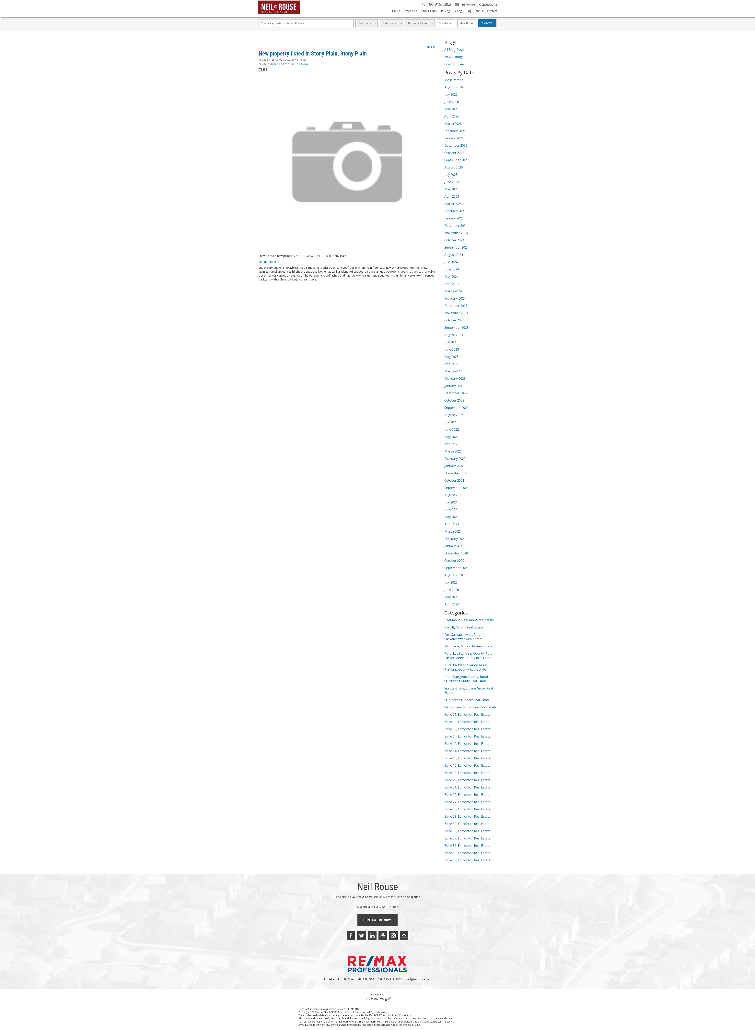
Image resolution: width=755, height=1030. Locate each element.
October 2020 (454, 560)
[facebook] (351, 935)
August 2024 (453, 255)
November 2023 (456, 313)
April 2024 (451, 284)
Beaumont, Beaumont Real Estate (469, 620)
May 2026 (451, 109)
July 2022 (451, 422)
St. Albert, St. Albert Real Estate (467, 700)
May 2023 (451, 356)
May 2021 (451, 517)
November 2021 (456, 473)
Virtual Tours (429, 11)
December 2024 (455, 225)
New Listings (453, 57)
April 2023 (451, 364)
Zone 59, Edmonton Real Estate (467, 860)
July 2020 (451, 582)
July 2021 (451, 502)
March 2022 (453, 451)
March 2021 (453, 531)
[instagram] (393, 935)
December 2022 (455, 393)
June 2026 (451, 102)
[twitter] (361, 935)
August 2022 (453, 415)
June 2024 (451, 269)
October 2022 (454, 400)
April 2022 (451, 444)
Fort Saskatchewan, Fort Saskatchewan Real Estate (463, 636)
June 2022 (451, 429)
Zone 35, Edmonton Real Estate (467, 831)
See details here (269, 262)
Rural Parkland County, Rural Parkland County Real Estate (465, 667)
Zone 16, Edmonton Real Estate (467, 765)
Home (396, 11)
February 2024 (455, 298)
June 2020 (451, 590)
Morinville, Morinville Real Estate (468, 646)
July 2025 (451, 174)
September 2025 (456, 160)
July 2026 (451, 94)
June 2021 (451, 509)
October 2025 (454, 153)
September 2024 (456, 247)
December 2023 (455, 306)
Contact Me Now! (377, 920)
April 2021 (451, 524)
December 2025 (455, 145)
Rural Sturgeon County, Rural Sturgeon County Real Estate (466, 679)
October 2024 (454, 240)
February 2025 (455, 211)
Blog (468, 11)
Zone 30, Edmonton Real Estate (467, 824)
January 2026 (454, 138)
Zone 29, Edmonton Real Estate (467, 816)
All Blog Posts (454, 49)
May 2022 (451, 437)
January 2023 (454, 386)
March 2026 (453, 123)
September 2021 (456, 488)
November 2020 (456, 553)
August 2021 (453, 495)
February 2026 (455, 131)
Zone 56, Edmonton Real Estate (467, 845)
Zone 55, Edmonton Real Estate (467, 838)
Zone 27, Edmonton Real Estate (467, 802)
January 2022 (454, 466)
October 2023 (454, 320)
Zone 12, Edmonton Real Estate (467, 743)
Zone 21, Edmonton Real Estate (467, 787)
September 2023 (456, 327)
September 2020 (456, 568)
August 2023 (453, 335)
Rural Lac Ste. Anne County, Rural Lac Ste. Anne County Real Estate (468, 655)
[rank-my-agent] (404, 935)
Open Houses (454, 64)
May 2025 (451, 189)
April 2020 (451, 604)
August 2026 (453, 87)
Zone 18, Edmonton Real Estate (467, 773)
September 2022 (456, 407)
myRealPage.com (377, 998)
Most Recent (453, 80)
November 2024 (456, 233)
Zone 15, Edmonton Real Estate (467, 758)
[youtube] (382, 935)
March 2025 (453, 204)
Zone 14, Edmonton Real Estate (467, 751)
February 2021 (455, 539)
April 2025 (451, 196)
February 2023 (455, 378)
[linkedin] (372, 935)
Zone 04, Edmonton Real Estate (467, 736)
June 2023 (451, 349)
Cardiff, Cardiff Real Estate (463, 627)
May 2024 (451, 276)
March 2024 (453, 291)
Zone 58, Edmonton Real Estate (467, 853)
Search (487, 23)
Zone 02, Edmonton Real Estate (467, 722)
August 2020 (453, 575)
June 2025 (451, 182)
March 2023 (453, 371)
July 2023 (451, 342)
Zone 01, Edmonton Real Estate (467, 714)
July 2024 (451, 262)
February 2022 (455, 458)
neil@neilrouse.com (418, 979)
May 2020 (451, 597)
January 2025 (454, 218)
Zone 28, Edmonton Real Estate (467, 809)
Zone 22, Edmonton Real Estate (467, 794)
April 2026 (451, 116)
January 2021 (454, 546)
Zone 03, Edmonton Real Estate (467, 729)
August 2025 (453, 167)
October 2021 (454, 480)
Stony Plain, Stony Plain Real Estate (289, 63)
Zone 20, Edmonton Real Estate (467, 780)
